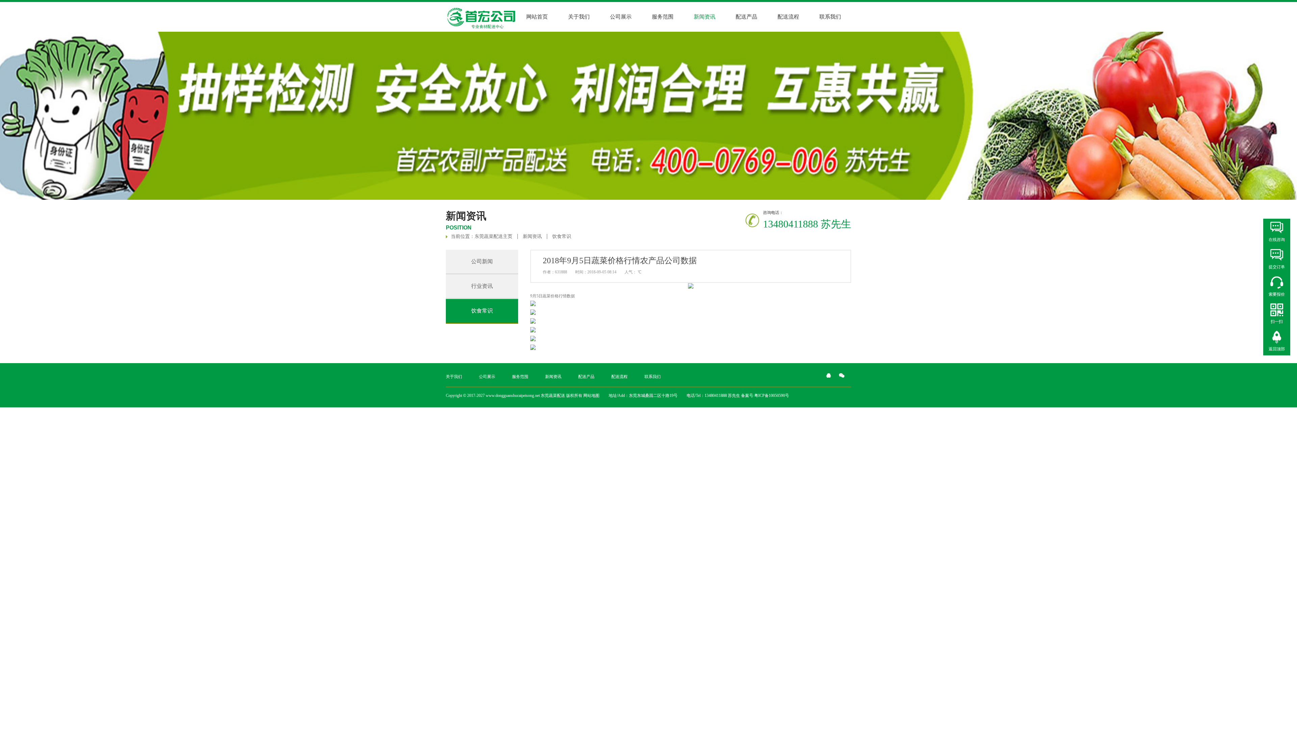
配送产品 (746, 17)
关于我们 (579, 17)
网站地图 (591, 395)
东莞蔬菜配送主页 (493, 236)
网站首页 (537, 17)
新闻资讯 (532, 236)
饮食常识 (561, 236)
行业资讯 (482, 286)
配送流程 (788, 17)
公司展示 (621, 17)
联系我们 (830, 17)
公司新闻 (482, 261)
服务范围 (662, 17)
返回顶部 (1277, 349)
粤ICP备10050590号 (771, 395)
